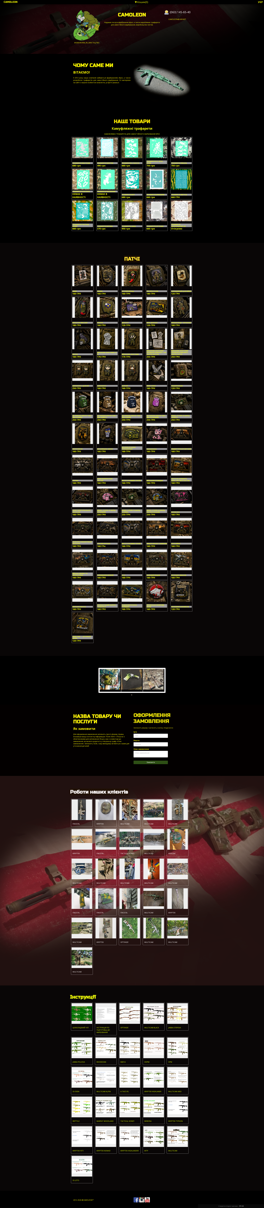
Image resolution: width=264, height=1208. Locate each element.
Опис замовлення (141, 749)
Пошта (136, 740)
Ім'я (135, 732)
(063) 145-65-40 (180, 12)
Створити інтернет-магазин (228, 1206)
